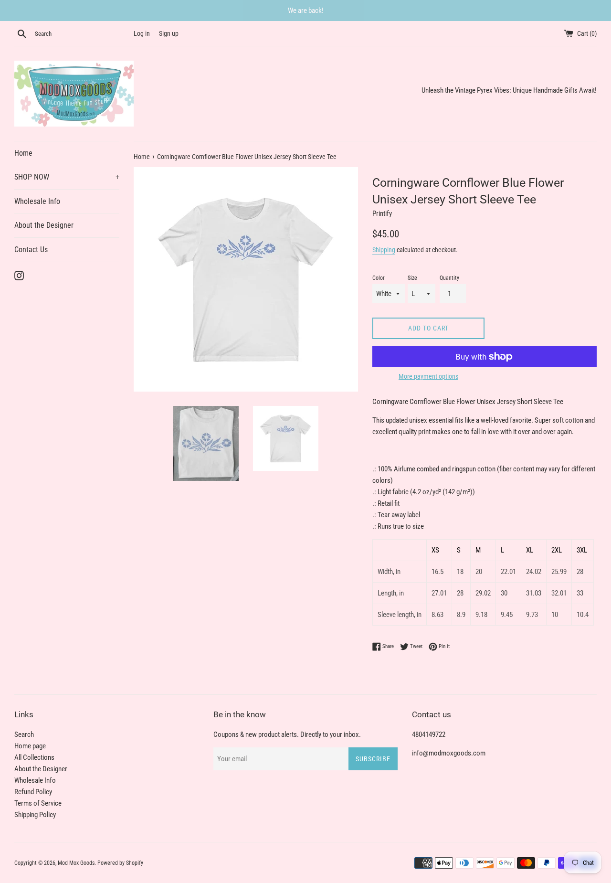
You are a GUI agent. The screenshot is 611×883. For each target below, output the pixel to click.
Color (378, 278)
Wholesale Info (37, 201)
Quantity (449, 278)
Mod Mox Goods (76, 863)
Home (23, 153)
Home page (30, 746)
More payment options (428, 376)
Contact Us (31, 249)
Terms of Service (38, 803)
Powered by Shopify (120, 863)
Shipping (383, 250)
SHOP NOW (66, 176)
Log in (142, 33)
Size (412, 278)
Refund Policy (33, 791)
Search (24, 734)
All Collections (34, 757)
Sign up (169, 33)
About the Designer (44, 225)
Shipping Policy (35, 814)
